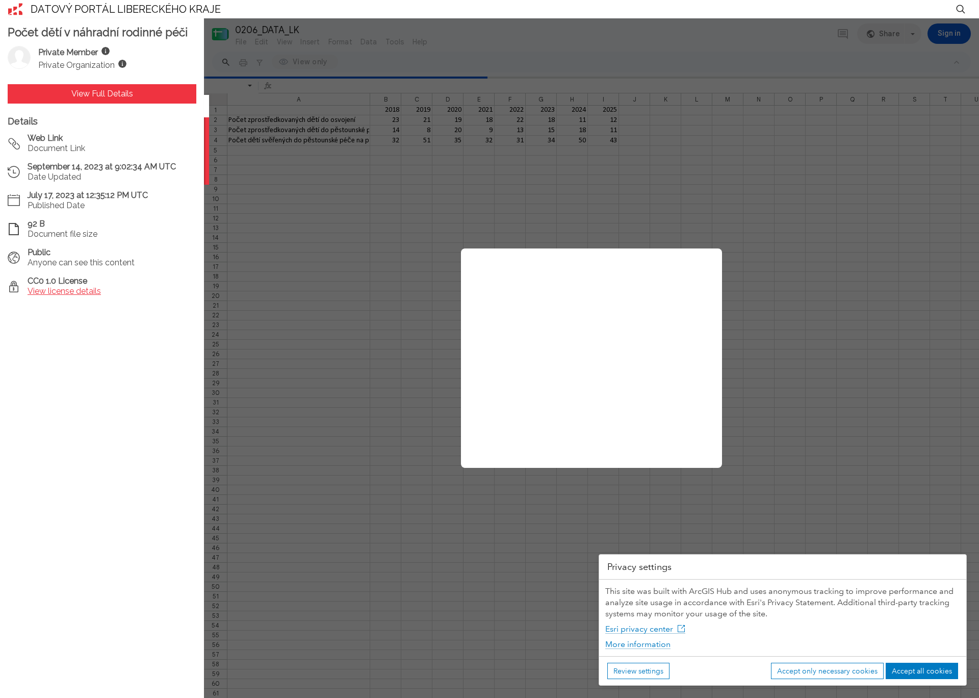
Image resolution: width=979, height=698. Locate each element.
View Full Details (102, 93)
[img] (105, 51)
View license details (64, 291)
